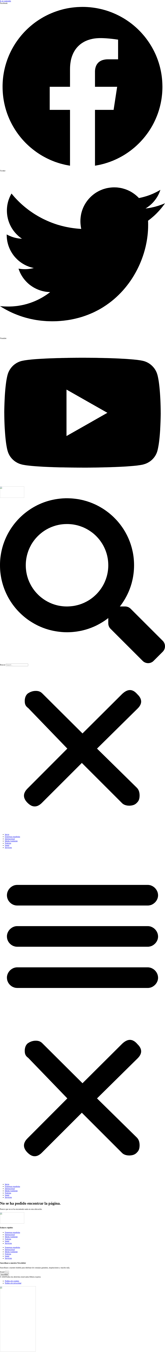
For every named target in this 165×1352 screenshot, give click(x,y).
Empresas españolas (12, 837)
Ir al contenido (5, 1)
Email (2, 1272)
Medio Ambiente (11, 841)
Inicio (7, 834)
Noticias (8, 843)
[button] (82, 581)
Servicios (8, 847)
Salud (7, 845)
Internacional (10, 839)
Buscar (2, 665)
